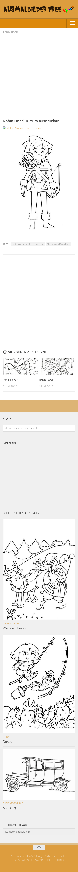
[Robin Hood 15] (21, 366)
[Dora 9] (39, 684)
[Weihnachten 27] (39, 569)
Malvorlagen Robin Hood (58, 244)
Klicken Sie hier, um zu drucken (24, 128)
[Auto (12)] (39, 774)
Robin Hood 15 (11, 380)
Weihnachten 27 (15, 628)
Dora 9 (7, 742)
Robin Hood (10, 32)
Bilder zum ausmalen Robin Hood (27, 244)
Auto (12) (9, 808)
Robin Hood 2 (47, 380)
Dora (6, 737)
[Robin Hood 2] (57, 366)
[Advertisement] (39, 76)
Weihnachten (11, 623)
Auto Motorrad (13, 803)
